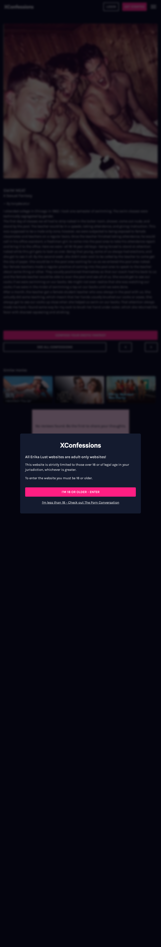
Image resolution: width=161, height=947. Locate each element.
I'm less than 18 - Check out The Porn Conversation (80, 502)
